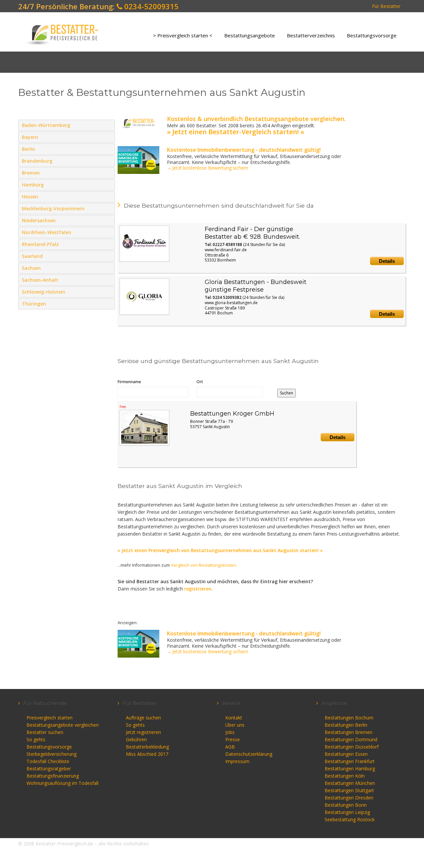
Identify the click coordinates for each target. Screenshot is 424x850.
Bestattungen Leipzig (347, 812)
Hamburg (108, 184)
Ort (199, 382)
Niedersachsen (108, 220)
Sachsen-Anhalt (108, 280)
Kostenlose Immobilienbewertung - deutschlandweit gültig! (244, 149)
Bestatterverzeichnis (311, 35)
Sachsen (108, 268)
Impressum (237, 761)
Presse (232, 739)
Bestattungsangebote (249, 35)
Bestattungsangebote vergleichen (62, 725)
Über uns (234, 725)
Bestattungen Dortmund (351, 739)
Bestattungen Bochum (349, 717)
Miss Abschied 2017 (147, 754)
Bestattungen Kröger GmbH (232, 413)
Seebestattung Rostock (350, 819)
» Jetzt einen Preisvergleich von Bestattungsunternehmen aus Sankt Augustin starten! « (220, 550)
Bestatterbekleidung (147, 747)
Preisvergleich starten (49, 717)
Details (387, 261)
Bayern (108, 137)
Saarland (108, 256)
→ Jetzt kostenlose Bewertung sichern (207, 168)
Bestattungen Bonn (346, 805)
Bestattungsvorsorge (372, 35)
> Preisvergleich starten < (182, 35)
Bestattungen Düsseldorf (352, 747)
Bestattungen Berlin (346, 725)
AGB (230, 747)
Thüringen (108, 303)
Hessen (108, 196)
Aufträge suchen (143, 717)
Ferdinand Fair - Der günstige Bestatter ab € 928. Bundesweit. (252, 232)
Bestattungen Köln (345, 776)
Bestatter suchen (44, 732)
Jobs (230, 732)
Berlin (108, 149)
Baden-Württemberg (108, 125)
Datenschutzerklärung (248, 754)
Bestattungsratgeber (48, 768)
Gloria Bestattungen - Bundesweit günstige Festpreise (255, 285)
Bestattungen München (350, 783)
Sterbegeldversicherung (51, 754)
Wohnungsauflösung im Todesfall (62, 783)
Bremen (108, 173)
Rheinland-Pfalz (108, 244)
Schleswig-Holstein (108, 292)
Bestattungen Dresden (349, 797)
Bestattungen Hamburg (350, 768)
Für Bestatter (386, 6)
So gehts (35, 739)
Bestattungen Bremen (348, 732)
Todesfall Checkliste (47, 761)
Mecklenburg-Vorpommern (108, 208)
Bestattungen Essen (346, 754)
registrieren (197, 589)
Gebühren (136, 739)
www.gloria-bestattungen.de (231, 302)
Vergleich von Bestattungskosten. (204, 565)
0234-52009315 (150, 6)
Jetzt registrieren (143, 732)
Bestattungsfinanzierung (52, 776)
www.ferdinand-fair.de (226, 250)
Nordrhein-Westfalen (108, 232)
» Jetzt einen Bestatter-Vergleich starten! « (235, 131)
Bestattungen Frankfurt (350, 761)
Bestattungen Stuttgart (349, 790)
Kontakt (233, 717)
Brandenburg (108, 161)
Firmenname (129, 382)
